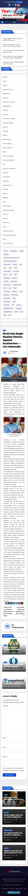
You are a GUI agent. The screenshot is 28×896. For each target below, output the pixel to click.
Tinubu (15, 311)
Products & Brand (8, 231)
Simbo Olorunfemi (8, 311)
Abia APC (15, 264)
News (4, 202)
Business (5, 98)
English (11, 892)
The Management (5, 888)
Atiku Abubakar (7, 271)
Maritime (5, 193)
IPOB (10, 288)
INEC (5, 288)
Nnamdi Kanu (7, 298)
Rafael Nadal (19, 308)
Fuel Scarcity (14, 281)
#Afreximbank (13, 251)
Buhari (5, 274)
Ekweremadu (7, 278)
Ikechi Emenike (7, 284)
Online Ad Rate (19, 888)
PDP (13, 305)
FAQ (25, 888)
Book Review (6, 93)
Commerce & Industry (9, 118)
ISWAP (15, 288)
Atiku (16, 267)
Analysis (5, 77)
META (21, 291)
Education (6, 131)
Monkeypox (6, 294)
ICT (4, 164)
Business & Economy (9, 102)
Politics (5, 226)
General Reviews (8, 147)
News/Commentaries (9, 210)
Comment (6, 705)
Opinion (5, 218)
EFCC (15, 274)
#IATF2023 (6, 254)
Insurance (5, 172)
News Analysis (7, 206)
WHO (5, 315)
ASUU (10, 267)
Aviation (5, 85)
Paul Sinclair (6, 305)
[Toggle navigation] (14, 22)
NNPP (14, 298)
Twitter (21, 311)
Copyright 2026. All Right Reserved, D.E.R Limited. (14, 879)
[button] (25, 22)
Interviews (6, 181)
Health (5, 152)
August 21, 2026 (10, 801)
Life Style (5, 189)
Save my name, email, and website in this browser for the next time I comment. (14, 769)
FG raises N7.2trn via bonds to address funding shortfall (13, 835)
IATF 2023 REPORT (8, 160)
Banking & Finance (8, 89)
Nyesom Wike (7, 301)
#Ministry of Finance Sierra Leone (11, 257)
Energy (5, 135)
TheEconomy (14, 351)
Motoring (5, 197)
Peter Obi (19, 305)
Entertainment (7, 139)
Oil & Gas (5, 214)
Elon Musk (14, 278)
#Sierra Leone (7, 264)
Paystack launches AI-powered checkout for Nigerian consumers (14, 683)
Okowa (14, 301)
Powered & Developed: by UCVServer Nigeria (14, 881)
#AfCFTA (6, 251)
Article (4, 81)
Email (5, 747)
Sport (4, 239)
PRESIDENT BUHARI (8, 308)
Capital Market (7, 106)
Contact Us (3, 892)
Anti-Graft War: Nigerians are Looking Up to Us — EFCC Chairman (19, 610)
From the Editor (7, 143)
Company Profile (9, 884)
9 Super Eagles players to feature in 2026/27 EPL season (13, 799)
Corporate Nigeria (8, 122)
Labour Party (7, 291)
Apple (5, 267)
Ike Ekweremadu (17, 284)
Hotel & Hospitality (8, 156)
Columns (5, 114)
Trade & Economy (8, 243)
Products (12, 888)
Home (2, 884)
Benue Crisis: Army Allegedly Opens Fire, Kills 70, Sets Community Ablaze (9, 611)
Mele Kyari (14, 291)
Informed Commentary (9, 168)
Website (5, 756)
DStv (10, 274)
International (6, 177)
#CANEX (21, 251)
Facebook (6, 281)
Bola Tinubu (16, 271)
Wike (10, 315)
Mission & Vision (17, 884)
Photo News (6, 222)
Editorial (5, 127)
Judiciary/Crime (7, 185)
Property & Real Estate (9, 235)
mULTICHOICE (15, 294)
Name (5, 738)
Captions (5, 110)
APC (21, 264)
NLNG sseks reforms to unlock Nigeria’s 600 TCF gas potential (14, 817)
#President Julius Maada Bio (10, 261)
